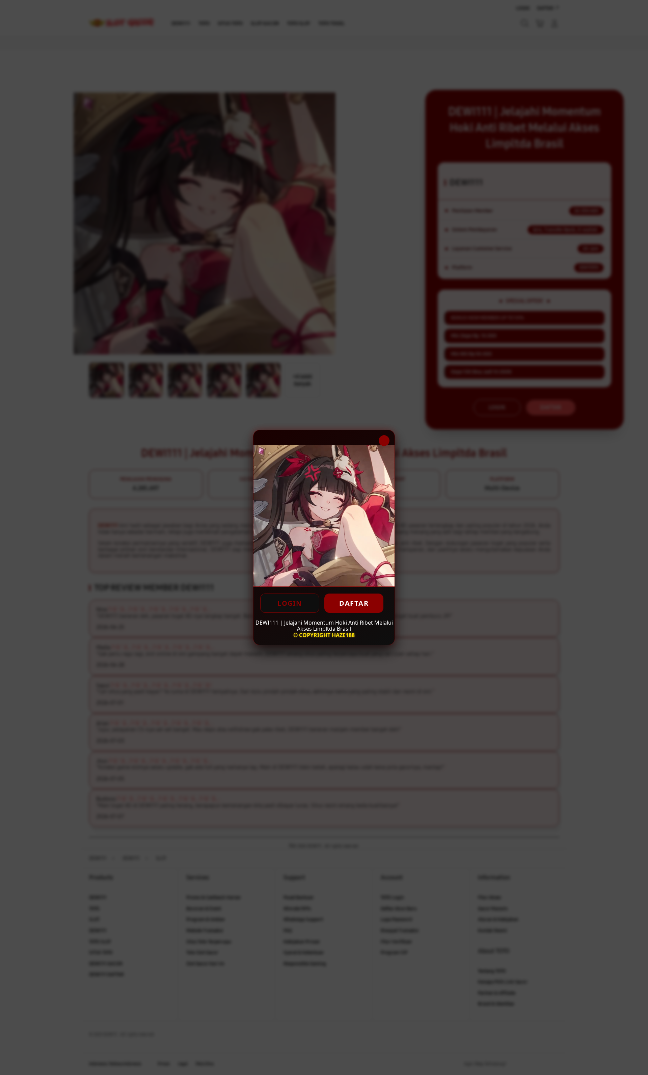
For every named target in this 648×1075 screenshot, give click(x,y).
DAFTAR (354, 603)
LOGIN (289, 603)
